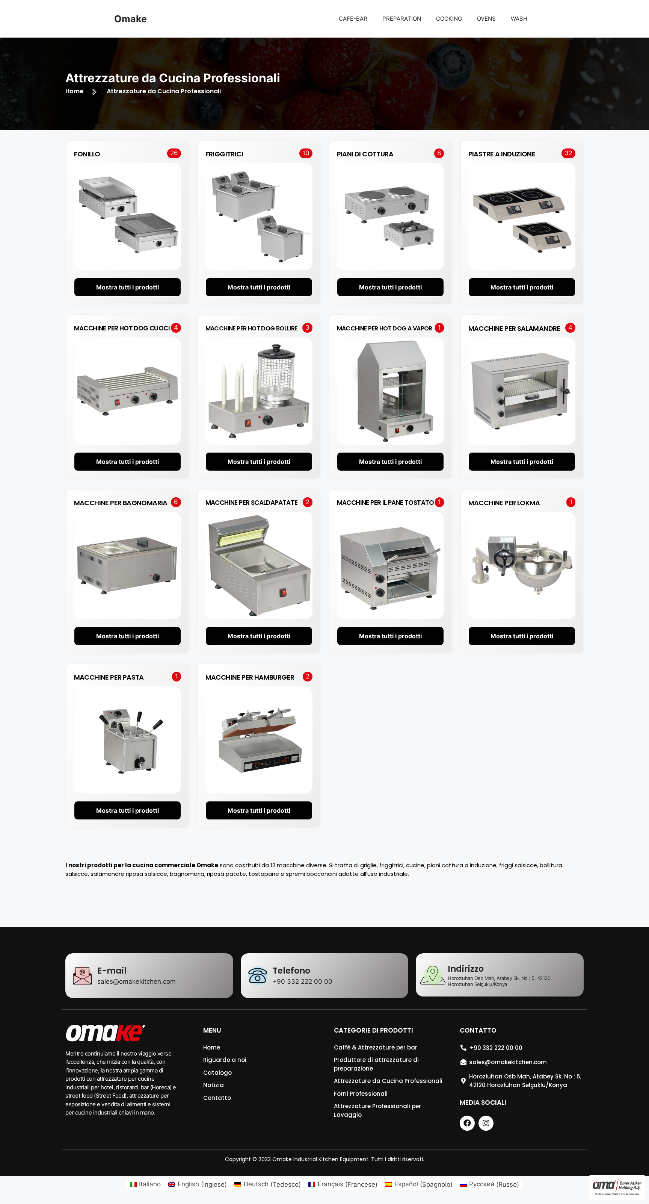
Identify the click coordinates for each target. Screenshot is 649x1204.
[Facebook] (467, 1123)
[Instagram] (486, 1123)
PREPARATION (401, 18)
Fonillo (87, 154)
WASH (519, 18)
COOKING (449, 18)
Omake (130, 18)
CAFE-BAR (353, 18)
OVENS (486, 18)
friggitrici (224, 154)
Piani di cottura (365, 154)
